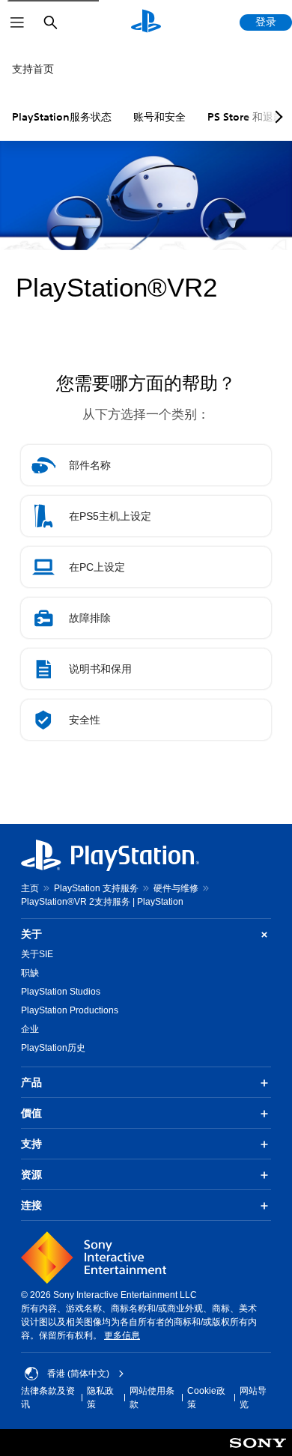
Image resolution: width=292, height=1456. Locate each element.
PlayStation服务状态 (62, 117)
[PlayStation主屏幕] (146, 22)
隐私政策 (100, 1398)
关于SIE (37, 954)
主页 (30, 888)
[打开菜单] (17, 22)
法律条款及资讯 (48, 1398)
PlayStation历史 (53, 1048)
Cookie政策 (206, 1398)
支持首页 (33, 69)
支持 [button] (31, 1144)
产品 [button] (31, 1082)
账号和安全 (159, 117)
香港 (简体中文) (78, 1373)
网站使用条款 (152, 1398)
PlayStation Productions (69, 1010)
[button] (146, 465)
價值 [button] (31, 1113)
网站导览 (253, 1398)
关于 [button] (31, 934)
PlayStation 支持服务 (96, 888)
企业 (30, 1029)
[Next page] (276, 117)
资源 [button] (31, 1174)
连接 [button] (31, 1205)
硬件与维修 (175, 888)
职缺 (30, 973)
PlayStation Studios (60, 991)
